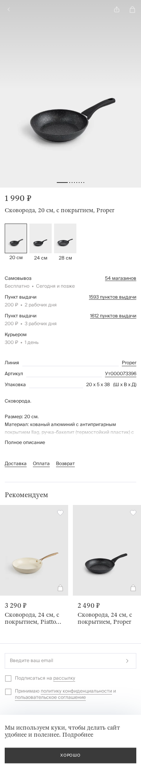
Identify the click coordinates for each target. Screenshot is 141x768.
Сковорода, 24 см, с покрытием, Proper (105, 618)
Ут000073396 (120, 374)
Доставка (16, 464)
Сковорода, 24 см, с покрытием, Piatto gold (32, 618)
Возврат (65, 464)
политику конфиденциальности (76, 691)
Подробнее (77, 734)
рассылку (64, 678)
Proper (129, 363)
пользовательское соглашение (50, 697)
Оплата (41, 464)
